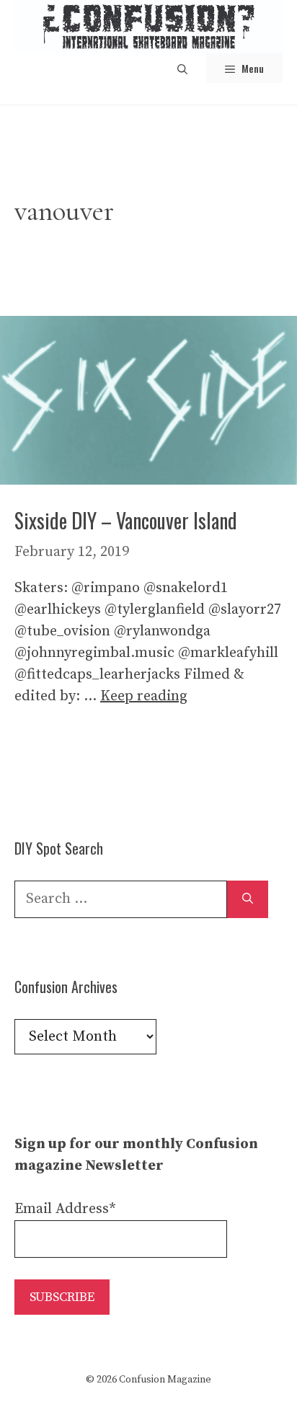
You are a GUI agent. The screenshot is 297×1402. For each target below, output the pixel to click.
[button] (182, 68)
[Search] (247, 899)
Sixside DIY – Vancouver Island (125, 520)
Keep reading (143, 696)
